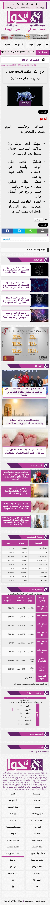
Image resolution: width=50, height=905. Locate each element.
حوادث (30, 45)
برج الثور (38, 220)
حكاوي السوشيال (13, 827)
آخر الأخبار (38, 260)
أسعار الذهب (36, 590)
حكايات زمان (37, 867)
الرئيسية (37, 794)
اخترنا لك (38, 366)
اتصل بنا (37, 880)
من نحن (12, 867)
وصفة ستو (37, 841)
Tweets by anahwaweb (38, 752)
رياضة (13, 814)
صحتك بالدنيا (37, 821)
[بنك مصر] (25, 37)
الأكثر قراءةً (37, 466)
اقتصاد (13, 821)
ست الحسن (13, 807)
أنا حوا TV (19, 45)
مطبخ (7, 45)
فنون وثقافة (37, 814)
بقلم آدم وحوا (37, 860)
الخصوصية (13, 874)
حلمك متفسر (13, 847)
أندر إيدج (37, 827)
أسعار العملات (35, 537)
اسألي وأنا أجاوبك (37, 854)
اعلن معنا (37, 874)
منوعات (13, 834)
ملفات (37, 834)
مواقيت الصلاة (35, 693)
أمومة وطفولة (13, 841)
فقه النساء (37, 847)
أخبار (40, 45)
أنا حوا (13, 860)
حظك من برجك (30, 60)
